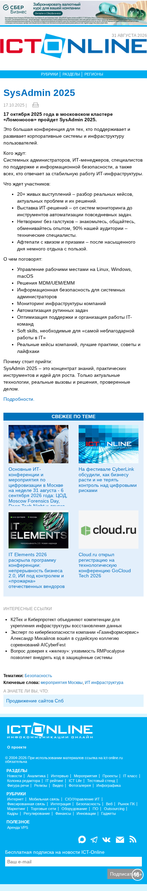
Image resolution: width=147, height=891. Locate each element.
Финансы (63, 813)
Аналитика (36, 776)
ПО (95, 809)
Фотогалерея (80, 785)
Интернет (15, 799)
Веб (109, 804)
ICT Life (75, 781)
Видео (58, 785)
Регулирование (37, 813)
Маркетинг (16, 809)
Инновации (86, 813)
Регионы (93, 74)
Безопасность (38, 675)
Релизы (40, 785)
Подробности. (19, 399)
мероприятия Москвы (62, 682)
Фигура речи (18, 785)
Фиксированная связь (26, 804)
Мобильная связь (44, 799)
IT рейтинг (54, 781)
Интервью (59, 776)
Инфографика (108, 785)
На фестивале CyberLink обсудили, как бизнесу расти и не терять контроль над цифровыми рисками (108, 479)
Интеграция (61, 804)
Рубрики (49, 74)
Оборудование (74, 809)
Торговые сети (43, 809)
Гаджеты (108, 813)
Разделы (71, 74)
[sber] (73, 12)
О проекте (16, 747)
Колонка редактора (23, 781)
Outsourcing (114, 809)
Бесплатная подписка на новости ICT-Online (55, 852)
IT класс (130, 776)
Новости (14, 776)
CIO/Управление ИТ (82, 799)
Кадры (12, 813)
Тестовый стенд (101, 781)
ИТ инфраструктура (104, 682)
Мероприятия (85, 776)
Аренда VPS (17, 828)
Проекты (110, 776)
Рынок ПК (126, 804)
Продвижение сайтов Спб (35, 700)
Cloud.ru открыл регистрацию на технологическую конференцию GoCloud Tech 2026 (105, 565)
